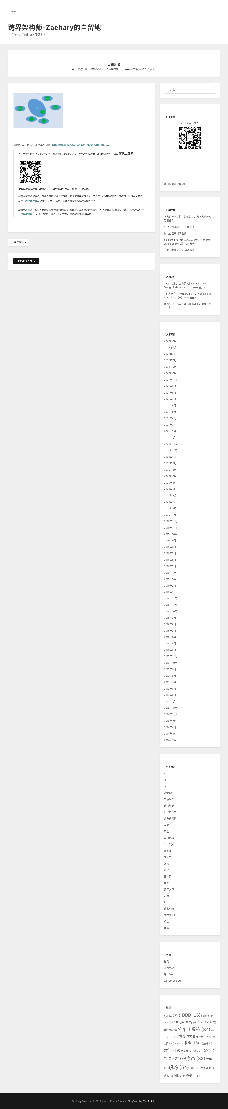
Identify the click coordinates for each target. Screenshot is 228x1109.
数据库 (167, 850)
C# (165, 780)
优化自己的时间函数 (175, 233)
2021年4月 (170, 418)
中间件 (182, 1022)
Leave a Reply (26, 261)
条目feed (169, 967)
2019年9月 (170, 540)
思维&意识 (170, 844)
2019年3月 (170, 579)
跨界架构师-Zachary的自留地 (54, 27)
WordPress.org (173, 980)
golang (207, 1015)
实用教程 (169, 838)
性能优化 (206, 1043)
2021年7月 (170, 399)
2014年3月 (170, 733)
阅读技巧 (178, 1075)
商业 (166, 831)
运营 (166, 921)
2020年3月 (170, 502)
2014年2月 (170, 740)
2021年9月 (170, 386)
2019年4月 (170, 572)
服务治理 (198, 1051)
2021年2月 (170, 431)
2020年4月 (170, 495)
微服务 (179, 1044)
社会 (166, 870)
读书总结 (169, 908)
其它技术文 (170, 812)
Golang (168, 792)
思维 (191, 1043)
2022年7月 (170, 360)
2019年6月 (170, 560)
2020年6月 (170, 482)
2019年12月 (170, 521)
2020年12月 (171, 444)
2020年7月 (170, 476)
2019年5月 (170, 566)
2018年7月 (170, 630)
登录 (166, 961)
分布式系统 (170, 818)
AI (165, 773)
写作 (173, 1030)
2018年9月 (170, 617)
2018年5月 (170, 643)
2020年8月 (170, 469)
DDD (166, 786)
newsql (169, 1022)
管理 (166, 882)
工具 (208, 1036)
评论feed (169, 974)
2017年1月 (170, 701)
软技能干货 (170, 915)
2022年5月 (170, 366)
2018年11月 (170, 604)
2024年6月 (170, 347)
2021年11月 (170, 379)
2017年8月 (170, 675)
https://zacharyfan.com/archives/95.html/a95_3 (83, 145)
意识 (172, 1050)
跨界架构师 (31, 200)
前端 (166, 825)
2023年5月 (170, 354)
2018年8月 (170, 624)
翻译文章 (169, 889)
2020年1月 (170, 514)
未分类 (167, 857)
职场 (166, 895)
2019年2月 (170, 585)
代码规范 (169, 805)
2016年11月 (170, 714)
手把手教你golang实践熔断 (179, 250)
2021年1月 (170, 437)
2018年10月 (170, 611)
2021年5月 (170, 411)
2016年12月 (170, 707)
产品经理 (169, 799)
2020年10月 (171, 457)
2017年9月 (170, 669)
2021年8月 (170, 392)
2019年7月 (170, 553)
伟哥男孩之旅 (171, 303)
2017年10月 (170, 662)
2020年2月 (170, 508)
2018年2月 (170, 650)
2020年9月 (170, 463)
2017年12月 (170, 656)
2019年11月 (170, 527)
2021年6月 (170, 405)
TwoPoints (149, 1101)
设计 (166, 902)
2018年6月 (170, 637)
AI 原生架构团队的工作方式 (179, 227)
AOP (168, 1015)
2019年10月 (170, 534)
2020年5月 (170, 489)
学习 (181, 1036)
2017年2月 (170, 695)
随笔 (166, 928)
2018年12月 (170, 598)
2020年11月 (170, 450)
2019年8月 (170, 547)
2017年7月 (170, 682)
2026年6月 (170, 341)
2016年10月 (170, 720)
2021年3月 (170, 424)
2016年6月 (170, 727)
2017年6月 (170, 688)
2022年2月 (170, 373)
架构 (166, 863)
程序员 (167, 876)
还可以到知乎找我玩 (175, 184)
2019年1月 (170, 592)
